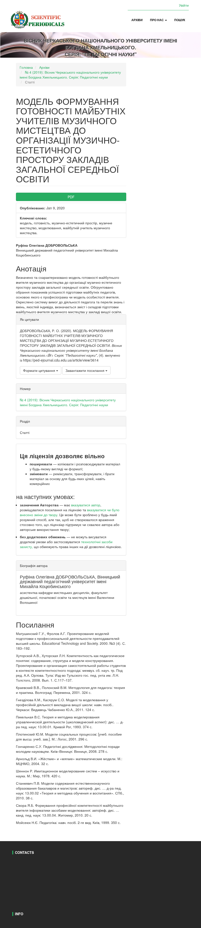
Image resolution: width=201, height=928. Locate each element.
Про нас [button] (157, 20)
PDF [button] (71, 196)
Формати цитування (39, 370)
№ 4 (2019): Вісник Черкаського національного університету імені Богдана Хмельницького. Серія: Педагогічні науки (70, 75)
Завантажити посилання (85, 370)
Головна (26, 67)
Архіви (137, 20)
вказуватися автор (85, 504)
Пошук (179, 20)
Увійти (184, 5)
